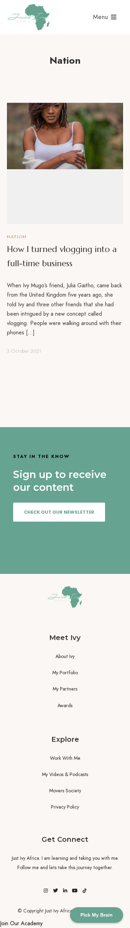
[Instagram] (46, 890)
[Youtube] (75, 890)
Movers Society (65, 790)
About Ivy (65, 656)
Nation (17, 236)
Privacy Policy (65, 806)
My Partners (65, 688)
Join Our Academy (21, 923)
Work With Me (65, 758)
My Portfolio (65, 672)
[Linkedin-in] (65, 890)
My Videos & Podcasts (65, 774)
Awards (65, 705)
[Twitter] (55, 890)
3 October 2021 (24, 351)
